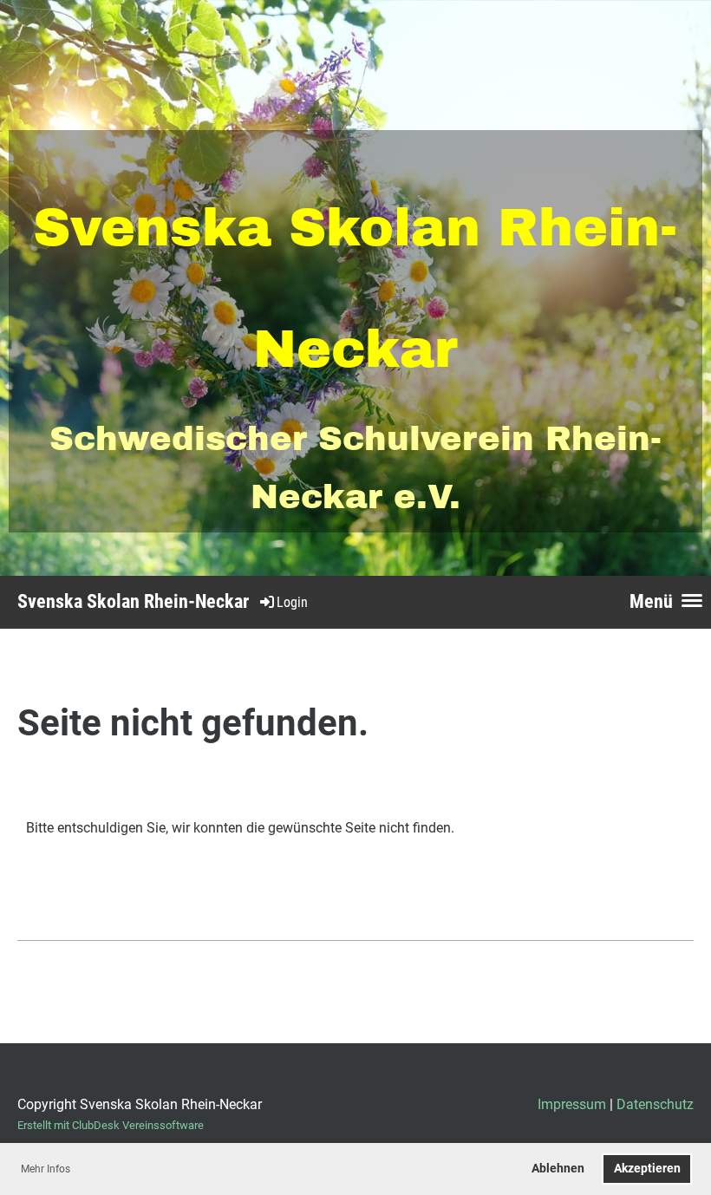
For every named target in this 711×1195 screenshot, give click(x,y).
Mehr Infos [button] (45, 1169)
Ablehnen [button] (558, 1168)
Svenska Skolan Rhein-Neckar (133, 601)
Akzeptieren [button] (647, 1168)
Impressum (572, 1104)
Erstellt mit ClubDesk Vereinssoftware (110, 1125)
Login (292, 602)
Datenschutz (655, 1104)
